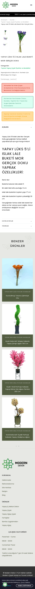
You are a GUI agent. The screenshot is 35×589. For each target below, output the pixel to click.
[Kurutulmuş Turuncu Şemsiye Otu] (17, 273)
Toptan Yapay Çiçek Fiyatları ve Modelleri (15, 22)
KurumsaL (6, 475)
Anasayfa (4, 20)
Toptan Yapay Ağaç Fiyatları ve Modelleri (17, 337)
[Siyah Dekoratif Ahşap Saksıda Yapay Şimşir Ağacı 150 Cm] (17, 319)
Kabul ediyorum (24, 585)
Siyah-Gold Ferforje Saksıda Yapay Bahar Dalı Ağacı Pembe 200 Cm (17, 389)
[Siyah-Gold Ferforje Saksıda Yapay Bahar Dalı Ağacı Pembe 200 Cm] (17, 364)
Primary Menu (31, 5)
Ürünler (12, 20)
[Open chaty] (5, 584)
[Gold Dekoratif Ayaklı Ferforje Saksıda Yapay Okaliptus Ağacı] (17, 412)
